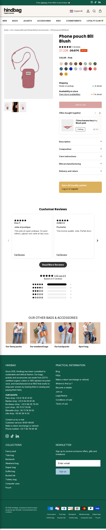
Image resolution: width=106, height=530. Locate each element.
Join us (59, 391)
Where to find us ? (64, 383)
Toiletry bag (11, 479)
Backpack (10, 459)
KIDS (58, 20)
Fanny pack (11, 451)
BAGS (15, 20)
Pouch (8, 487)
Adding (80, 129)
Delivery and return (68, 171)
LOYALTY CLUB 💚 (95, 20)
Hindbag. (15, 508)
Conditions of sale (64, 400)
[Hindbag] (12, 11)
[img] (20, 220)
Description (64, 141)
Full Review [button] (19, 255)
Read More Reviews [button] (53, 264)
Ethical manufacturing (70, 164)
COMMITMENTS (73, 20)
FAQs (58, 375)
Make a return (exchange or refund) (22, 426)
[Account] (87, 11)
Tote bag (10, 455)
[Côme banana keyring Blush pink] (67, 125)
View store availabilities (69, 94)
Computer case (12, 483)
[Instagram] (92, 2)
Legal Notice (61, 395)
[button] (65, 47)
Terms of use (62, 404)
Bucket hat (10, 475)
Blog (58, 371)
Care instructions (67, 156)
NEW (5, 20)
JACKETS (27, 20)
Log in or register (70, 189)
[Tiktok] (96, 2)
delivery (44, 3)
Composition (65, 149)
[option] (28, 66)
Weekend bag (12, 463)
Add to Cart (80, 105)
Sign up (62, 471)
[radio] (61, 64)
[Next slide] (97, 240)
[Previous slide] (8, 240)
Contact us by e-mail (15, 419)
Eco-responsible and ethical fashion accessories (30, 30)
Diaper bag (11, 467)
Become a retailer (64, 387)
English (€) (78, 11)
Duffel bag (10, 471)
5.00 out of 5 (60, 276)
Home (6, 30)
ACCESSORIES (44, 20)
